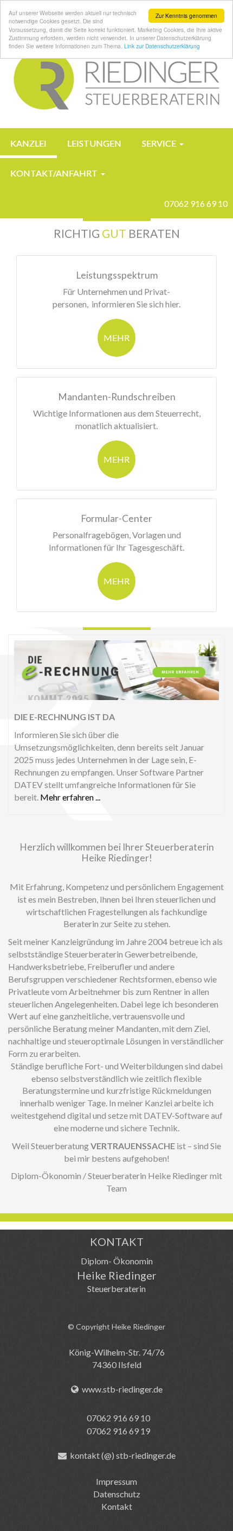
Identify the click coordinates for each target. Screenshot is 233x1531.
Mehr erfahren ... (70, 797)
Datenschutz (116, 1494)
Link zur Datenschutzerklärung (162, 46)
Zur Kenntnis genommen (186, 15)
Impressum (116, 1481)
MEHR (116, 337)
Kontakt (116, 1506)
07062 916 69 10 (196, 203)
